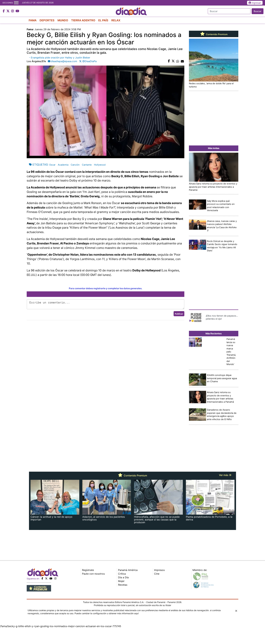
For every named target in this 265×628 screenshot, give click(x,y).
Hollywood (100, 164)
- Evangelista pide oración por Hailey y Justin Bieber (59, 57)
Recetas (122, 584)
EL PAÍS (103, 20)
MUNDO (63, 20)
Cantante (87, 164)
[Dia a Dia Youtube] (17, 11)
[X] (46, 578)
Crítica (122, 573)
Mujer (121, 581)
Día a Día (123, 577)
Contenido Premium (216, 34)
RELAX (115, 20)
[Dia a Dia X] (8, 11)
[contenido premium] (39, 587)
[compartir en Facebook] (169, 61)
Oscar (52, 164)
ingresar (256, 2)
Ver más (224, 475)
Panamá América (128, 570)
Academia (63, 164)
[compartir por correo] (182, 61)
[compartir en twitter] (173, 61)
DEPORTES (47, 20)
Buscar (257, 11)
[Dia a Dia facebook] (4, 11)
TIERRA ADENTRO (83, 20)
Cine (156, 573)
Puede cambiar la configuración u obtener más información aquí (106, 613)
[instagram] (55, 578)
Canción (75, 164)
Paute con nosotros (93, 573)
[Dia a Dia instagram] (13, 11)
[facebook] (42, 578)
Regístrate (88, 570)
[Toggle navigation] (16, 3)
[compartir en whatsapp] (178, 61)
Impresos (159, 570)
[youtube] (51, 578)
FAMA (32, 20)
